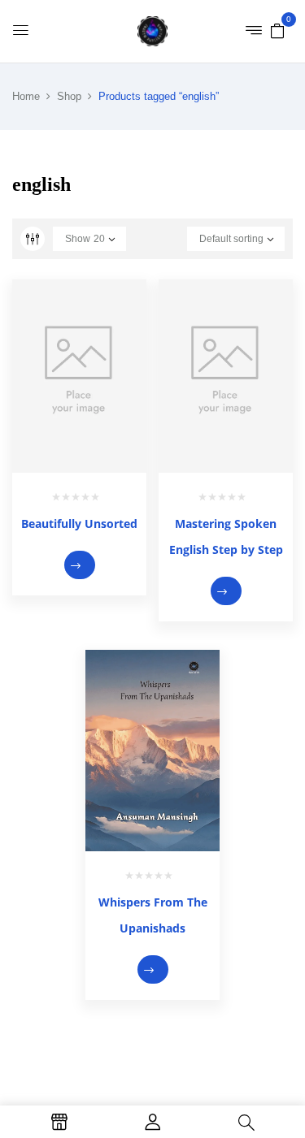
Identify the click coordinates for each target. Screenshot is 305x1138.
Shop (69, 96)
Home (26, 96)
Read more (79, 565)
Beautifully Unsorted (79, 523)
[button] (277, 30)
